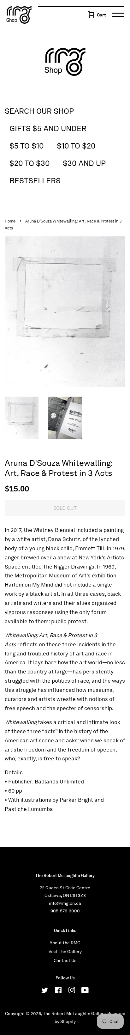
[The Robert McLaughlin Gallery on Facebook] (58, 991)
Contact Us (65, 960)
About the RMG (65, 943)
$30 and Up (84, 163)
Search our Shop (39, 111)
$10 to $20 (76, 145)
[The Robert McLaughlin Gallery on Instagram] (71, 991)
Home (10, 221)
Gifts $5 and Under (47, 128)
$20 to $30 (29, 163)
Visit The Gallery (65, 951)
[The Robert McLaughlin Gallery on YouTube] (85, 991)
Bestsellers (35, 180)
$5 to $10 (26, 145)
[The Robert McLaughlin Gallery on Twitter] (44, 991)
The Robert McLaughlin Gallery (74, 1013)
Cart (101, 14)
